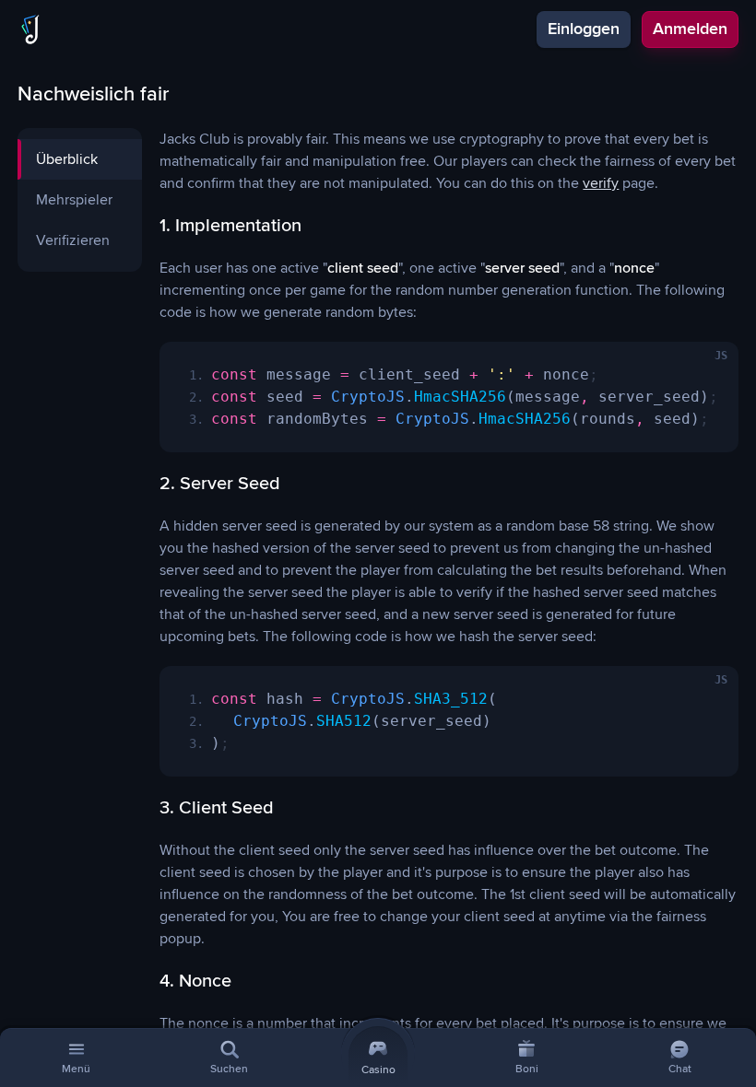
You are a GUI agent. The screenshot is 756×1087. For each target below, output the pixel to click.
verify (601, 183)
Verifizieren (73, 240)
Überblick (67, 159)
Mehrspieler (74, 200)
